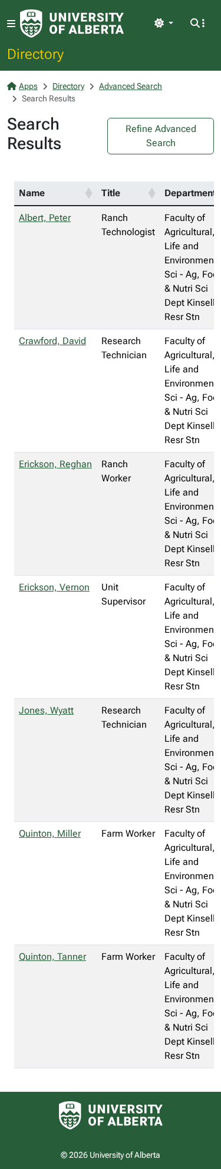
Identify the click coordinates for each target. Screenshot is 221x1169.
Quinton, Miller (50, 833)
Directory (35, 53)
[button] (88, 193)
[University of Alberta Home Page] (71, 23)
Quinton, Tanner (52, 956)
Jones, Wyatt (46, 710)
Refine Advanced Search (161, 135)
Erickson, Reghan (55, 464)
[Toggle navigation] (11, 24)
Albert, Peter (45, 217)
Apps (28, 86)
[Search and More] (197, 23)
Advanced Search (130, 86)
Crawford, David (52, 340)
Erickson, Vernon (54, 587)
